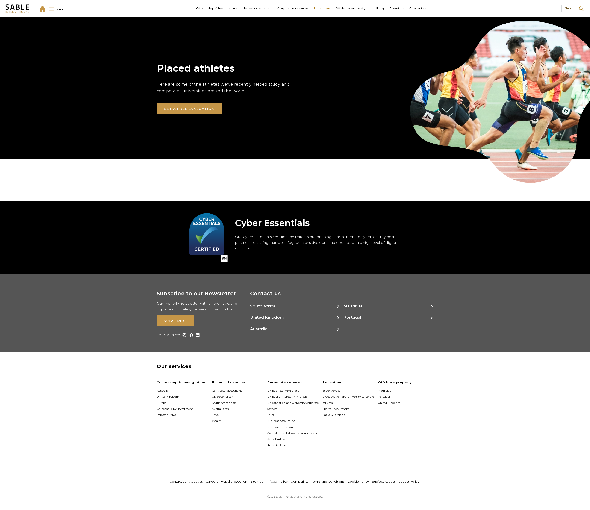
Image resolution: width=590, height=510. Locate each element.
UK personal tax (222, 396)
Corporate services (293, 8)
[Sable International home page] (17, 8)
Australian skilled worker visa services (292, 433)
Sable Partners (277, 439)
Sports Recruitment (336, 408)
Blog (380, 8)
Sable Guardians (334, 414)
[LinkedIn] (197, 335)
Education (322, 8)
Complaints (299, 481)
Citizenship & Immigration (217, 8)
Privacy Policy (277, 481)
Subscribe (175, 321)
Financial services (258, 8)
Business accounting (281, 420)
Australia (163, 390)
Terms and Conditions (328, 481)
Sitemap (256, 481)
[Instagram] (183, 335)
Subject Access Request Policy (395, 481)
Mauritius (384, 390)
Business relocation (280, 427)
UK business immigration (284, 390)
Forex (215, 414)
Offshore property (351, 8)
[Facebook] (190, 335)
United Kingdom (168, 396)
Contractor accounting (227, 390)
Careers (212, 481)
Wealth (217, 420)
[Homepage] (42, 9)
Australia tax (220, 408)
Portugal (384, 396)
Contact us (418, 8)
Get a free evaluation (189, 108)
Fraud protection (234, 481)
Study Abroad (332, 390)
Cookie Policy (358, 481)
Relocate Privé (166, 414)
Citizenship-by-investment (175, 408)
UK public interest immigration (288, 396)
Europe (161, 402)
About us (396, 8)
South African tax (224, 402)
